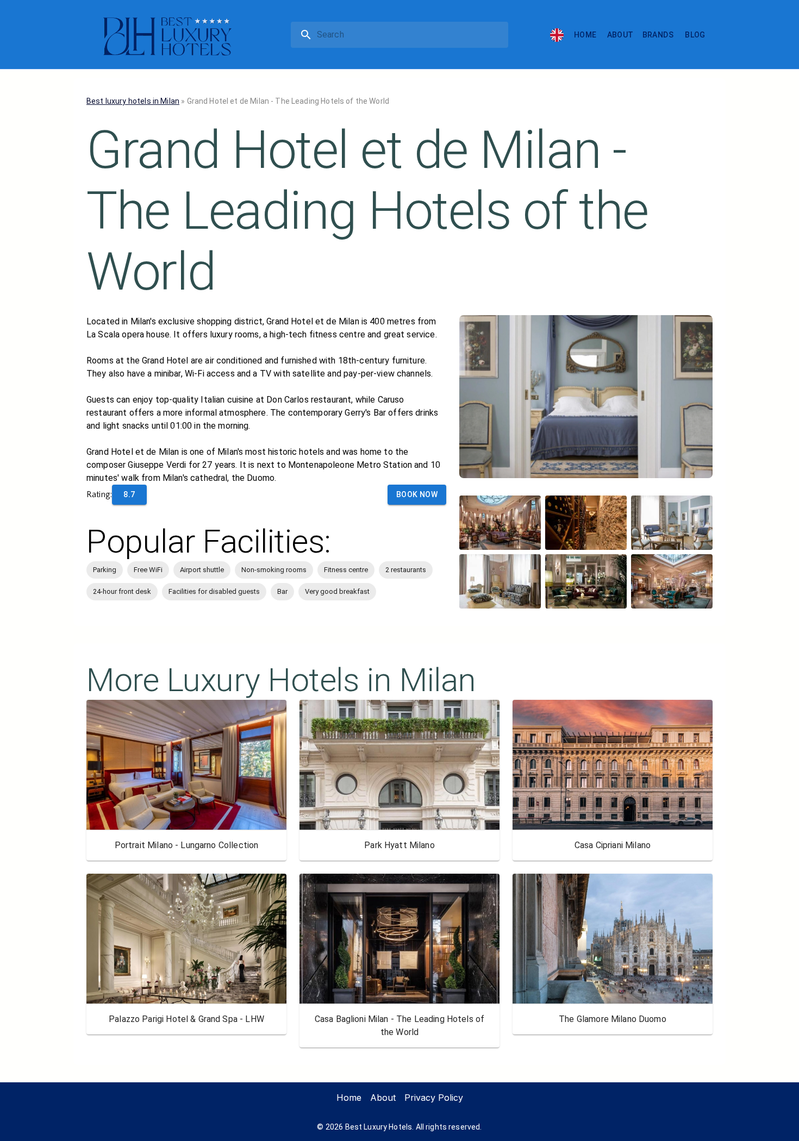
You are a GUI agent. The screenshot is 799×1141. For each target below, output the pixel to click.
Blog (695, 34)
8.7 (129, 494)
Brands (657, 34)
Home (585, 34)
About (620, 34)
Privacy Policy (433, 1097)
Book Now (417, 494)
